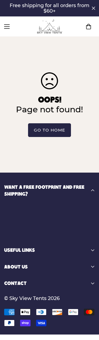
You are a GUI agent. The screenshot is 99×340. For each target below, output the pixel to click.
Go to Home (49, 130)
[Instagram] (17, 237)
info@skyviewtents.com (50, 300)
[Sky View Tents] (50, 26)
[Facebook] (6, 237)
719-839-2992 (39, 293)
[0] (88, 26)
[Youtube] (28, 237)
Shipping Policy (23, 326)
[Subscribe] (89, 220)
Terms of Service (24, 335)
